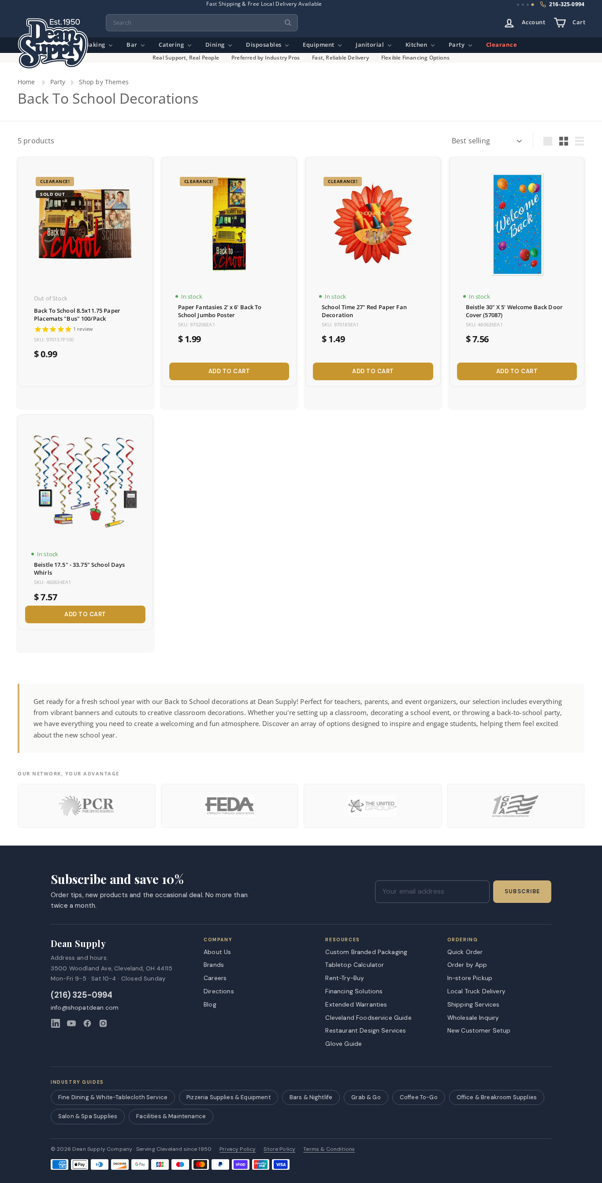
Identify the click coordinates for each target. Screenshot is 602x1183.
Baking (96, 45)
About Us (217, 952)
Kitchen (417, 45)
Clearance (501, 45)
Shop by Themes (104, 82)
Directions (219, 991)
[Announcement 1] (518, 5)
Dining (216, 45)
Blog (210, 1004)
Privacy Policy (237, 1149)
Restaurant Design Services (365, 1030)
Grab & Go (365, 1097)
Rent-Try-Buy (344, 978)
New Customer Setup (479, 1030)
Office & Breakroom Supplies (497, 1097)
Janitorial (371, 45)
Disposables (264, 45)
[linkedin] (55, 1023)
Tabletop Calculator (354, 965)
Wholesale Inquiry (473, 1018)
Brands (214, 965)
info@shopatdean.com (85, 1007)
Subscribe (522, 891)
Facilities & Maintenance (171, 1116)
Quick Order (465, 952)
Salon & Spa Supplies (87, 1116)
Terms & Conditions (329, 1149)
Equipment (319, 45)
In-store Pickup (469, 978)
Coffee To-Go (419, 1097)
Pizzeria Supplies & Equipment (228, 1097)
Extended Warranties (356, 1004)
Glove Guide (343, 1044)
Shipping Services (473, 1004)
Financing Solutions (354, 991)
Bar (132, 45)
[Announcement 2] (523, 5)
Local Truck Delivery (476, 991)
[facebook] (87, 1023)
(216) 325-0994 (82, 995)
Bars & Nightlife (311, 1097)
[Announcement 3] (528, 5)
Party (457, 45)
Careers (215, 978)
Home (26, 82)
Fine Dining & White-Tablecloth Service (112, 1097)
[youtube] (71, 1023)
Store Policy (279, 1149)
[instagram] (103, 1023)
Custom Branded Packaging (366, 952)
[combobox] (202, 22)
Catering (172, 45)
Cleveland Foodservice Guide (368, 1018)
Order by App (467, 965)
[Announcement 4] (532, 5)
